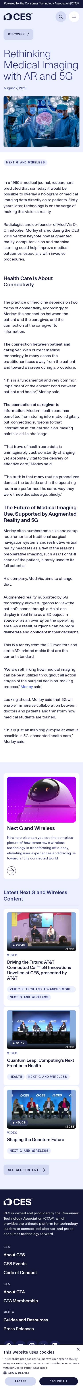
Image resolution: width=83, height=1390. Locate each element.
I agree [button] (20, 1381)
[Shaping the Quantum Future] (41, 1122)
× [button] (78, 1349)
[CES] (18, 16)
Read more (40, 1368)
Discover (16, 34)
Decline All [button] (59, 1381)
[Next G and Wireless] (41, 826)
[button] (41, 1372)
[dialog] (41, 1367)
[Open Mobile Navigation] (74, 16)
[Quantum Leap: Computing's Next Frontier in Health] (41, 1046)
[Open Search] (61, 16)
